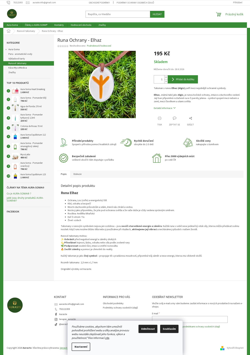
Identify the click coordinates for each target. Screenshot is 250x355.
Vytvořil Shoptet (235, 348)
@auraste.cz (65, 324)
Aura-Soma (14, 49)
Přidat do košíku (185, 79)
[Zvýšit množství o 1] (166, 77)
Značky (12, 72)
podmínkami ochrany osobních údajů (201, 326)
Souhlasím (169, 329)
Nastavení (81, 347)
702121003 (64, 309)
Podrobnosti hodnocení (99, 46)
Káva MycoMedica (17, 68)
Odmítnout (148, 329)
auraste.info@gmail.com (71, 304)
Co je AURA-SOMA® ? (19, 193)
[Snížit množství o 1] (166, 81)
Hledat (157, 14)
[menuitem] (12, 25)
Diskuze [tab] (78, 174)
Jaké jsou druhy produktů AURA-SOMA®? (25, 199)
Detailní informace (163, 108)
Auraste (63, 314)
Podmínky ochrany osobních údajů (135, 2)
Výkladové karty (16, 58)
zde (107, 338)
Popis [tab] (64, 174)
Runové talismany (17, 63)
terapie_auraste (67, 319)
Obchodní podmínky (99, 2)
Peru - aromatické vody (20, 54)
